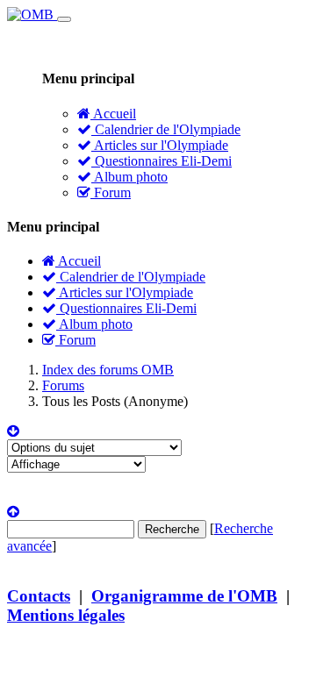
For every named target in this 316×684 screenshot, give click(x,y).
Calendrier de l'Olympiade (166, 129)
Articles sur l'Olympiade (159, 145)
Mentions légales (66, 615)
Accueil (113, 113)
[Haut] (13, 511)
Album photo (129, 176)
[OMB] (32, 14)
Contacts (38, 596)
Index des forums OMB (108, 369)
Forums (63, 385)
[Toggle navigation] (64, 19)
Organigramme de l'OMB (184, 596)
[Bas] (13, 431)
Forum (110, 192)
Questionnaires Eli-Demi (161, 160)
